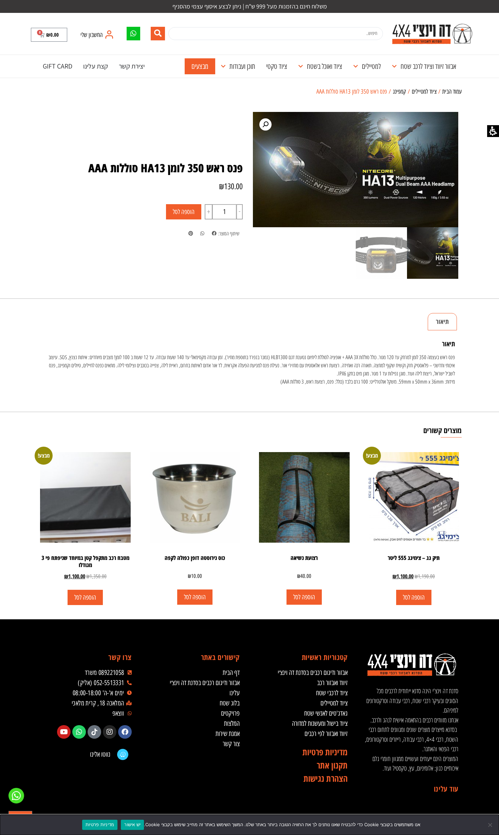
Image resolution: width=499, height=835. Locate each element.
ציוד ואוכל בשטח (324, 66)
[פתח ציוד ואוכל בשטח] (300, 66)
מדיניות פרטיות (100, 824)
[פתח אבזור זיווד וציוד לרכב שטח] (394, 66)
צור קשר (231, 744)
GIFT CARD (57, 66)
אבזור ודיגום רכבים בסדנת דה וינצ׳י (313, 672)
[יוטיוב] (64, 732)
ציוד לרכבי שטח (332, 693)
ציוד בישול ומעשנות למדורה (320, 723)
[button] (49, 35)
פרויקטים (230, 713)
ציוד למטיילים (424, 91)
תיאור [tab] (442, 321)
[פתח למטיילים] (355, 66)
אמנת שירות (228, 734)
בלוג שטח (230, 703)
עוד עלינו (446, 788)
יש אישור (132, 824)
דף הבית (231, 672)
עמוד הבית (452, 91)
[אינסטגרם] (109, 732)
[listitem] (214, 234)
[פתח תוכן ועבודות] (223, 66)
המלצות (232, 723)
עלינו (234, 693)
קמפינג (399, 91)
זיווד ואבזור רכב (332, 683)
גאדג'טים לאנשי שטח (326, 713)
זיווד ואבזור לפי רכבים (326, 734)
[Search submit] (158, 33)
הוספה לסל (184, 212)
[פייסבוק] (125, 732)
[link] (432, 33)
